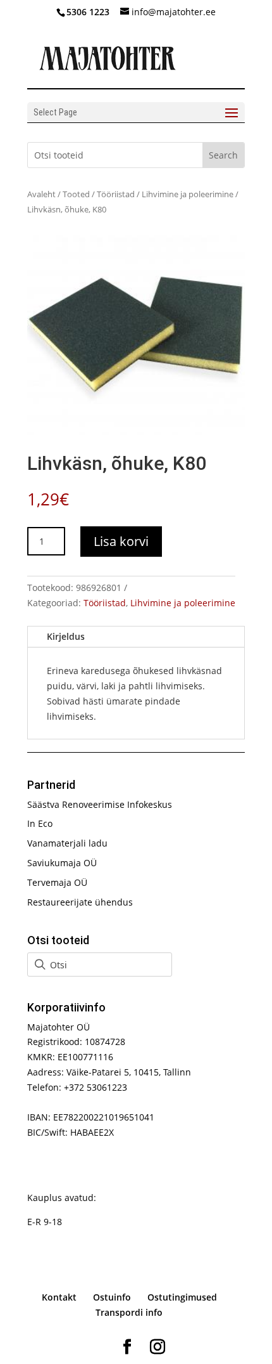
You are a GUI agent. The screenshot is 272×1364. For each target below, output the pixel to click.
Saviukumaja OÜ (62, 863)
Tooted (76, 194)
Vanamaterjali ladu (67, 843)
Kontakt (59, 1297)
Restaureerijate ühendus (80, 902)
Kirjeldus (66, 636)
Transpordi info (129, 1312)
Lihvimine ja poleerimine (187, 194)
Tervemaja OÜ (57, 882)
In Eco (40, 823)
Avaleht (41, 194)
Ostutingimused (182, 1297)
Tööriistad (116, 194)
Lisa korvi (121, 541)
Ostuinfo (112, 1297)
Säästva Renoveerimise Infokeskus (99, 804)
